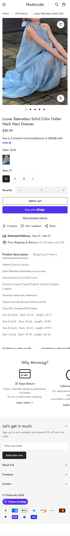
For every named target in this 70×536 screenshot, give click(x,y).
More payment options (35, 218)
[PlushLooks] (35, 4)
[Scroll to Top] (64, 518)
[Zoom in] (60, 98)
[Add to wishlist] (60, 24)
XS (6, 179)
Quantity (7, 190)
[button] (64, 4)
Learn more (23, 402)
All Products (21, 13)
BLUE (6, 160)
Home (5, 13)
